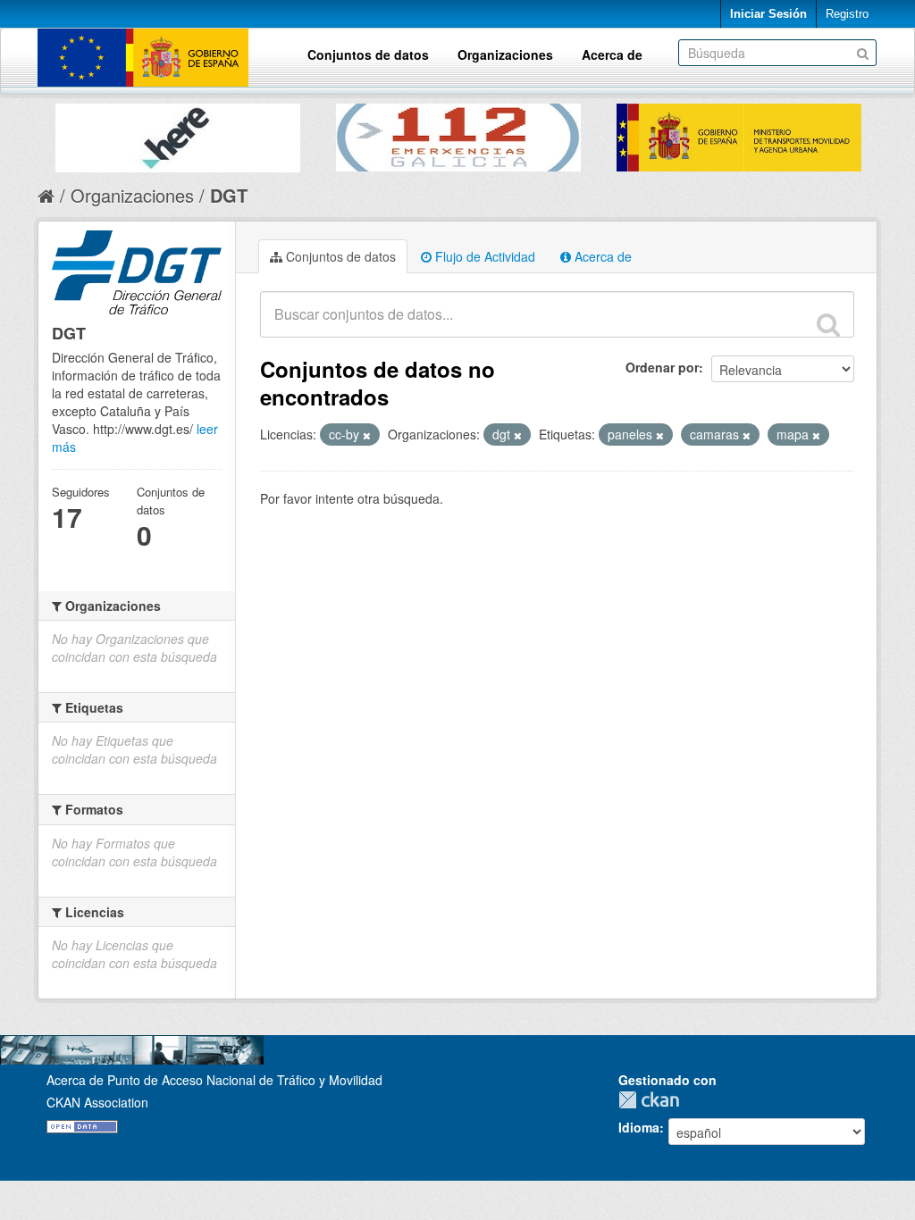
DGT (229, 195)
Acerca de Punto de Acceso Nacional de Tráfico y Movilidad (214, 1080)
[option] (177, 133)
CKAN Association (97, 1102)
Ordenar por (662, 367)
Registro (847, 14)
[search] (828, 324)
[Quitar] (367, 435)
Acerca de (612, 54)
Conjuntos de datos (368, 54)
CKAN (653, 1099)
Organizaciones (505, 54)
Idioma (638, 1127)
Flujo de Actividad (483, 256)
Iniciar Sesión (768, 14)
